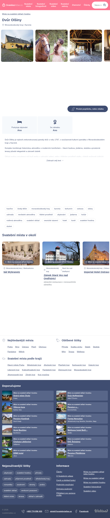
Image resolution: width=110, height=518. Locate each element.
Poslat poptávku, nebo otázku (90, 109)
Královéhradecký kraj (31, 370)
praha (42, 484)
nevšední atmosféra (26, 214)
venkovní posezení (29, 490)
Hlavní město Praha (16, 365)
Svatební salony (65, 5)
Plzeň (33, 347)
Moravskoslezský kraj (14, 25)
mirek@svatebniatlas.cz (61, 511)
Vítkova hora (19, 407)
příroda (38, 473)
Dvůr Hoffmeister (75, 396)
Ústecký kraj (93, 365)
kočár (83, 214)
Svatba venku (76, 347)
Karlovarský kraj (79, 365)
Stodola (96, 347)
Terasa (71, 352)
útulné (9, 226)
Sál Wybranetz (11, 272)
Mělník (21, 352)
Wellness (81, 352)
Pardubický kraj (49, 370)
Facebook (84, 511)
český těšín (22, 209)
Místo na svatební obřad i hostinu (16, 14)
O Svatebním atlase (64, 476)
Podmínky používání (65, 484)
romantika (8, 484)
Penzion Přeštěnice (76, 453)
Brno (17, 347)
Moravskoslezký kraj (82, 370)
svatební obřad (33, 220)
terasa (21, 496)
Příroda (65, 347)
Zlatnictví (76, 5)
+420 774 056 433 (34, 511)
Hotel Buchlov (19, 430)
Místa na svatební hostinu (94, 482)
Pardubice (12, 352)
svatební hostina (87, 220)
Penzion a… (73, 407)
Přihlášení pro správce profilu (65, 494)
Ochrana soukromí (64, 489)
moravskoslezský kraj (41, 209)
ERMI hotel (18, 453)
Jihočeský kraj (50, 365)
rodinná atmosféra (14, 220)
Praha (10, 347)
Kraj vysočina (43, 375)
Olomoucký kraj (64, 370)
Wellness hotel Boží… (78, 430)
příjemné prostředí (23, 479)
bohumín (68, 209)
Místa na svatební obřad (93, 478)
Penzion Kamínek (21, 419)
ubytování (61, 214)
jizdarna (73, 214)
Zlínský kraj (30, 375)
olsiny (90, 209)
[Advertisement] (55, 85)
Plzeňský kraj (63, 365)
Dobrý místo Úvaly (21, 396)
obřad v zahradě (36, 496)
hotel (65, 220)
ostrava (80, 209)
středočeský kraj (43, 479)
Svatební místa (28, 5)
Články (87, 5)
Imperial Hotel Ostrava (97, 272)
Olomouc (42, 347)
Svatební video (54, 5)
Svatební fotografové (41, 5)
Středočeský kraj (34, 365)
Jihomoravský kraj (15, 375)
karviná (57, 209)
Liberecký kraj (13, 370)
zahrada (10, 214)
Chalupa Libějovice (22, 442)
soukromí (21, 484)
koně (73, 220)
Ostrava (25, 347)
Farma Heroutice (75, 419)
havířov (10, 209)
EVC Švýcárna (74, 442)
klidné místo (9, 496)
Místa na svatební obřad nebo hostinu (93, 473)
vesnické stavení (51, 220)
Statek (87, 347)
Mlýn (64, 352)
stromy (32, 484)
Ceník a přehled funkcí (66, 480)
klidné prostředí (46, 214)
